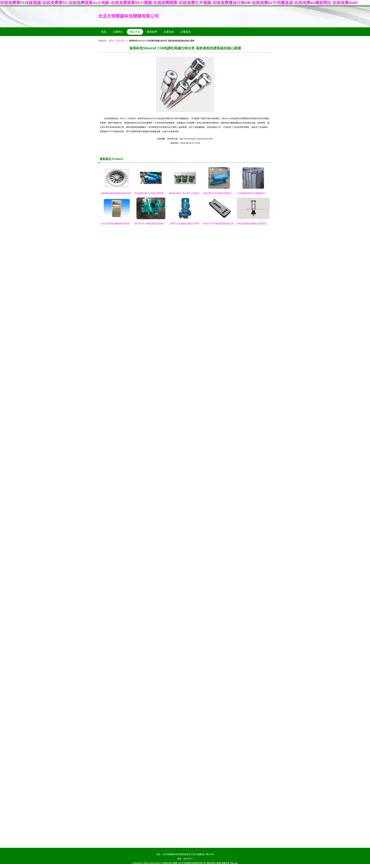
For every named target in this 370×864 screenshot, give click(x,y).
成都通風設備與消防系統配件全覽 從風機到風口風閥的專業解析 (129, 193)
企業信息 (169, 31)
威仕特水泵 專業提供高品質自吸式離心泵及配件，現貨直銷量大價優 (165, 223)
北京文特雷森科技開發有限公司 (128, 16)
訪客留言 (186, 31)
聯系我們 (152, 31)
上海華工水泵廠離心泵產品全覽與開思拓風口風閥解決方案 (195, 223)
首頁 (103, 31)
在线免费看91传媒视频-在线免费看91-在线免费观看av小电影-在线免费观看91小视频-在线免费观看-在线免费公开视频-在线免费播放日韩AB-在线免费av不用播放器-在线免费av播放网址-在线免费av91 (179, 2)
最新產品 (105, 159)
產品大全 (135, 31)
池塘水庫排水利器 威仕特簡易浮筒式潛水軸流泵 (224, 193)
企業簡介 (118, 31)
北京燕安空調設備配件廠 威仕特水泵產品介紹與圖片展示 (126, 223)
